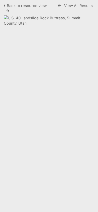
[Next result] (7, 11)
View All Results (78, 5)
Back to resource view (27, 5)
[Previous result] (59, 6)
